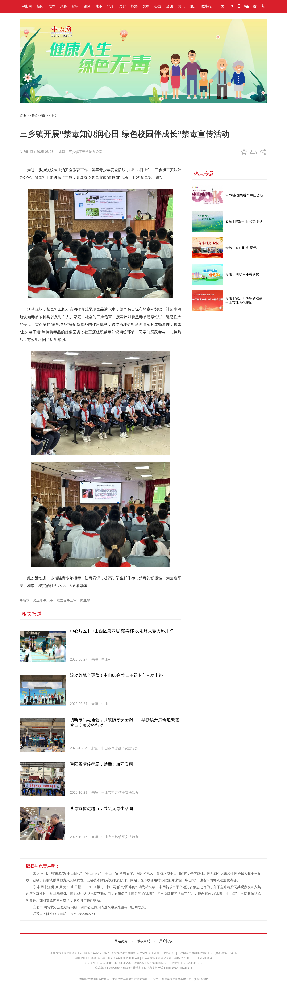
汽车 (110, 6)
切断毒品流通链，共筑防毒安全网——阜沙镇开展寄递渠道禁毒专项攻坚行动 (124, 722)
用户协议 (166, 941)
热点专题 (204, 173)
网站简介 (121, 941)
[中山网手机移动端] (239, 6)
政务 (63, 6)
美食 (122, 6)
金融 (169, 6)
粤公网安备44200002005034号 (120, 958)
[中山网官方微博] (254, 6)
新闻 (40, 6)
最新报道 (38, 115)
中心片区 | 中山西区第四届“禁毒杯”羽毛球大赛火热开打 (121, 631)
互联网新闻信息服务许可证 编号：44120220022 (79, 953)
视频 (87, 6)
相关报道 (32, 614)
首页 (23, 115)
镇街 (75, 6)
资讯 (181, 6)
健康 (193, 6)
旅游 (134, 6)
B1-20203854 (204, 958)
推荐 (52, 6)
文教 (146, 6)
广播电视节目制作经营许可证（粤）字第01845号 (207, 953)
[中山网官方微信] (247, 6)
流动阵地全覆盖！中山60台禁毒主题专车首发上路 (116, 675)
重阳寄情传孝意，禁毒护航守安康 (101, 764)
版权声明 (143, 941)
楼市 (99, 6)
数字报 (206, 6)
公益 (157, 6)
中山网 (27, 6)
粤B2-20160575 (183, 958)
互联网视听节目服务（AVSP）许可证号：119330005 (143, 953)
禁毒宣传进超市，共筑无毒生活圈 (101, 808)
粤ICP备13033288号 (87, 958)
